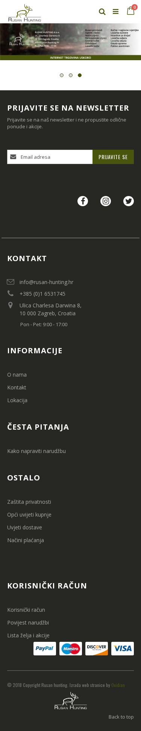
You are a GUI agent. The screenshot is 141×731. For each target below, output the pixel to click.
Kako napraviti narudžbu (36, 450)
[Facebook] (82, 200)
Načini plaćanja (25, 540)
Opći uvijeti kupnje (29, 514)
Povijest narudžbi (28, 622)
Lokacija (17, 400)
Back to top (121, 716)
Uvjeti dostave (24, 527)
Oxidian (118, 685)
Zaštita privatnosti (29, 501)
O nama (17, 374)
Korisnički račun (26, 609)
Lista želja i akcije (28, 635)
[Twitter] (128, 200)
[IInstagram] (105, 200)
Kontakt (16, 387)
